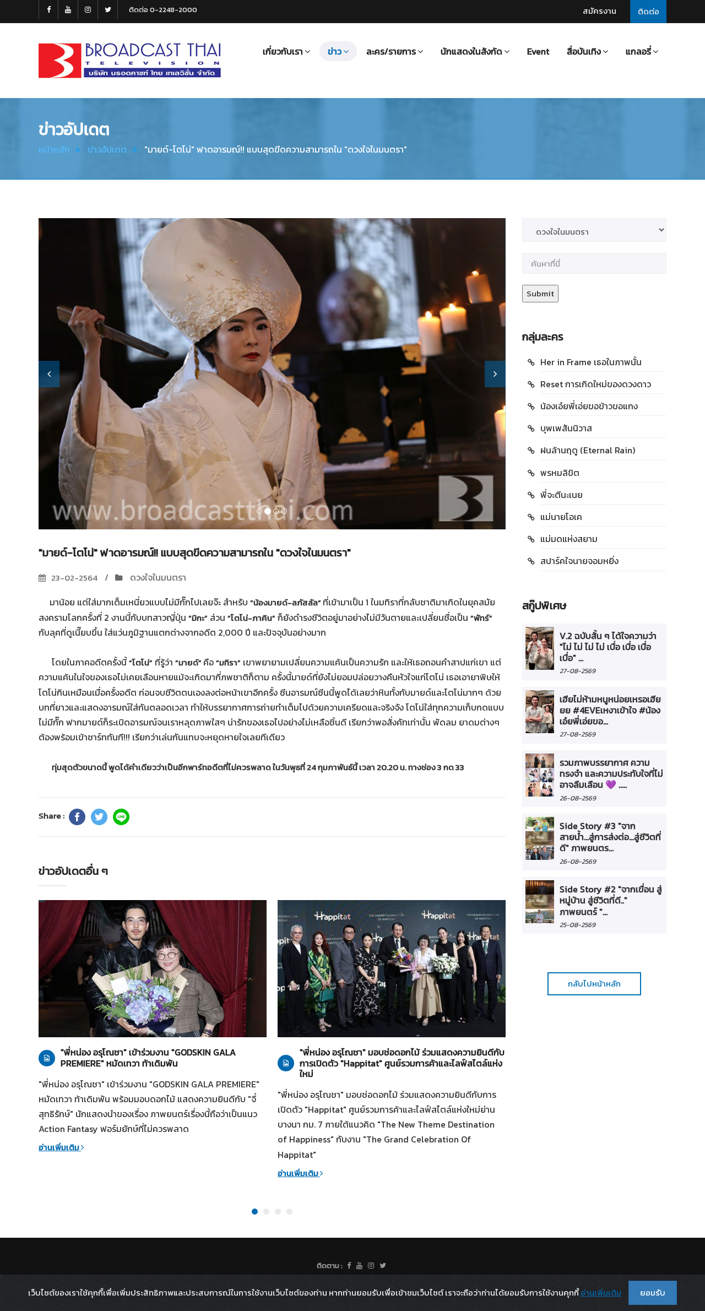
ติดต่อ (648, 11)
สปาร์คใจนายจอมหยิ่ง (579, 560)
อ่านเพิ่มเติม (60, 1147)
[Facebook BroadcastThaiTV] (48, 9)
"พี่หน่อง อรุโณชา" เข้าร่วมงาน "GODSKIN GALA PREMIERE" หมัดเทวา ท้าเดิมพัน (148, 1057)
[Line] (121, 817)
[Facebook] (77, 817)
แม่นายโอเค (561, 516)
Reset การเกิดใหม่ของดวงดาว (595, 384)
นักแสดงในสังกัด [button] (471, 51)
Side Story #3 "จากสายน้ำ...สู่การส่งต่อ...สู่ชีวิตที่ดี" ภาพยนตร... (610, 837)
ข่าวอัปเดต (107, 149)
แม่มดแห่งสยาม (569, 538)
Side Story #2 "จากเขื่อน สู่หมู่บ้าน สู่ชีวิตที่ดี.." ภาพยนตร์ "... (611, 900)
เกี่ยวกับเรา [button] (283, 51)
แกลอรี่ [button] (638, 51)
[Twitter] (99, 817)
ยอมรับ (652, 1292)
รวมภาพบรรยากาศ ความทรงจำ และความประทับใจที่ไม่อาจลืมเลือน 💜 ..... (611, 774)
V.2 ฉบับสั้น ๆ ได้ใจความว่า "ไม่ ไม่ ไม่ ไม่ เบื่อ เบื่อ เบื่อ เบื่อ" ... (608, 647)
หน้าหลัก (54, 149)
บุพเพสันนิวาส (566, 428)
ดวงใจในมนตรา (157, 577)
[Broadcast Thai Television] (130, 60)
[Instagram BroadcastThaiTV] (88, 9)
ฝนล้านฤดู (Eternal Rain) (587, 450)
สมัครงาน (599, 10)
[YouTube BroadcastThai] (68, 9)
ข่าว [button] (334, 51)
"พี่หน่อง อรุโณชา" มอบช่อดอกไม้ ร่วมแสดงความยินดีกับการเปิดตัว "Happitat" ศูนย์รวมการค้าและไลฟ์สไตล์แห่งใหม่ (402, 1063)
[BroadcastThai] (359, 1266)
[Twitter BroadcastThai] (108, 9)
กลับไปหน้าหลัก (594, 983)
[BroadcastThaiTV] (349, 1266)
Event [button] (538, 51)
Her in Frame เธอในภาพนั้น (591, 362)
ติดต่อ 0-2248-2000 (163, 9)
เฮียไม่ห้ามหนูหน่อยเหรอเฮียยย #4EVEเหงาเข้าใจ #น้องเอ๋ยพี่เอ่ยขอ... (610, 710)
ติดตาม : (330, 1265)
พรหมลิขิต (559, 472)
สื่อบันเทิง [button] (584, 51)
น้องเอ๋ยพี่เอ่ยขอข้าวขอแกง (589, 406)
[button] (49, 374)
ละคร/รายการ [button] (391, 51)
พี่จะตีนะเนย (561, 494)
